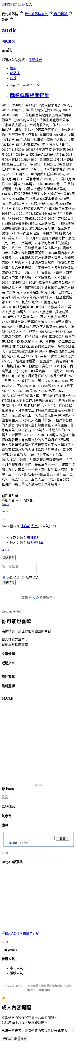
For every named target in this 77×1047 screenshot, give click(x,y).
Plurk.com (38, 785)
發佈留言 (8, 582)
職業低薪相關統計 (29, 95)
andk (9, 30)
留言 (34, 526)
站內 (26, 843)
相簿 (13, 68)
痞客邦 (25, 526)
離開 (23, 1038)
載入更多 (8, 557)
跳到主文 (8, 41)
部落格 (15, 73)
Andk (5, 504)
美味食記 (33, 537)
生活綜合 (35, 60)
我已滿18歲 (10, 1038)
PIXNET (19, 985)
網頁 (15, 843)
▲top (5, 549)
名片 (13, 78)
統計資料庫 (35, 542)
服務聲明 (44, 990)
